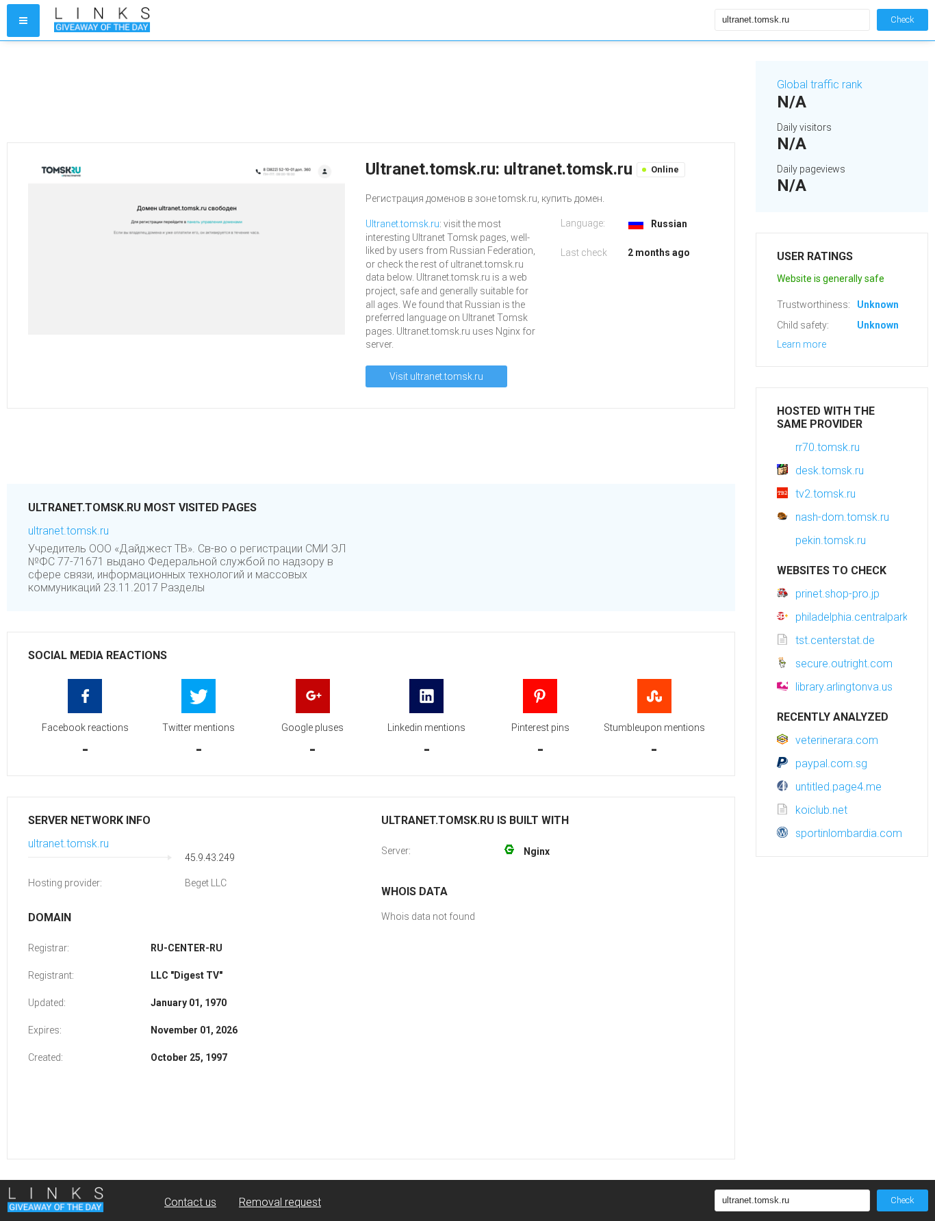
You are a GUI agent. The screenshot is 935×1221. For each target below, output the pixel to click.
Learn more (801, 344)
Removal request (280, 1202)
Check (902, 19)
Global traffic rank (819, 84)
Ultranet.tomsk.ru (402, 223)
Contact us (190, 1202)
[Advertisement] (371, 92)
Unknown (878, 304)
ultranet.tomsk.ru (68, 530)
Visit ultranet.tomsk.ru (436, 376)
